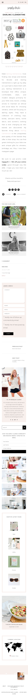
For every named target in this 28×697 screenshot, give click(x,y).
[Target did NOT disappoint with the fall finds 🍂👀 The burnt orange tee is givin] (4, 676)
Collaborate (14, 687)
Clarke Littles (9, 12)
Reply (3, 275)
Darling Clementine (13, 74)
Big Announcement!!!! (14, 227)
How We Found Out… (14, 252)
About (4, 686)
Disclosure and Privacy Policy (16, 686)
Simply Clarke (14, 8)
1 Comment (6, 261)
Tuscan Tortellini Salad (14, 624)
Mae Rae (5, 266)
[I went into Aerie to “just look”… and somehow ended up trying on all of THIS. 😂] (12, 676)
